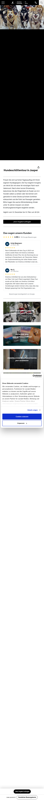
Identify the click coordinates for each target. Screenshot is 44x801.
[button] (19, 27)
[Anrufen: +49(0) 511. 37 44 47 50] (36, 2)
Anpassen (20, 423)
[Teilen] (38, 167)
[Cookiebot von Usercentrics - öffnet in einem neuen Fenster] (33, 376)
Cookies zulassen (22, 416)
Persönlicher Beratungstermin (27, 797)
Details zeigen (33, 410)
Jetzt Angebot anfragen (22, 222)
